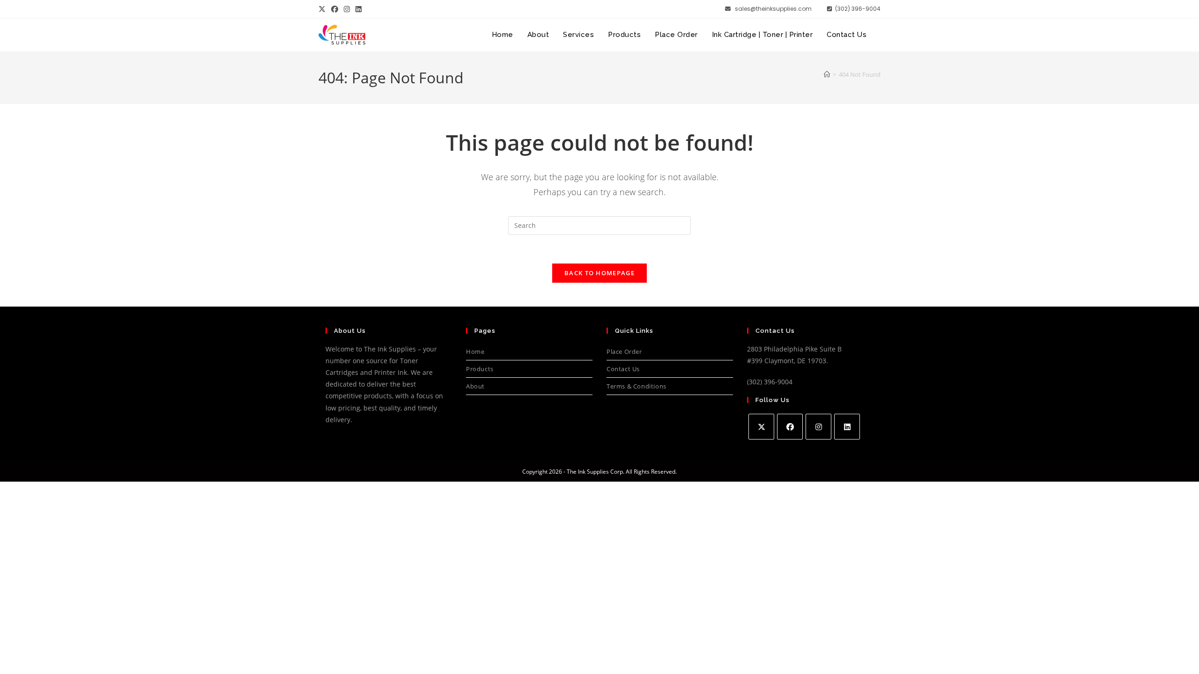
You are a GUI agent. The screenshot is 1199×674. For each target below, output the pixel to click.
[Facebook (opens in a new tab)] (334, 9)
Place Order (624, 351)
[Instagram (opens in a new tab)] (347, 9)
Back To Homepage (599, 273)
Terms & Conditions (636, 386)
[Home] (827, 74)
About (475, 386)
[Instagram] (818, 427)
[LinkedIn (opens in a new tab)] (358, 9)
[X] (761, 427)
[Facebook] (790, 427)
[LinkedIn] (847, 427)
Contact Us (623, 369)
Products (480, 369)
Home (475, 351)
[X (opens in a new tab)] (323, 9)
